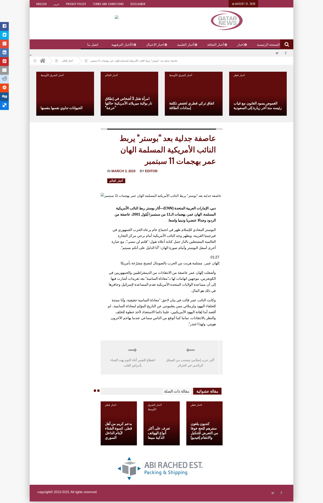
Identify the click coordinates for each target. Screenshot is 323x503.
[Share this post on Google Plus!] (4, 44)
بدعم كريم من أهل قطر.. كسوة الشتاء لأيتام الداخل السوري (118, 430)
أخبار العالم (67, 60)
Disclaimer (138, 4)
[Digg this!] (4, 96)
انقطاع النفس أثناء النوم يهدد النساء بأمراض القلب (132, 362)
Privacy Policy (76, 4)
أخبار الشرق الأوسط (180, 75)
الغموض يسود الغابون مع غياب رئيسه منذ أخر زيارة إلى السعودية (258, 105)
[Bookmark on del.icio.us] (4, 105)
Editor (151, 171)
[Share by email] (4, 70)
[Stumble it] (4, 88)
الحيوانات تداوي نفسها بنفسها (61, 107)
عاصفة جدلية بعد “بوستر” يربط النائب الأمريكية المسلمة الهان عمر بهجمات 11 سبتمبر (134, 60)
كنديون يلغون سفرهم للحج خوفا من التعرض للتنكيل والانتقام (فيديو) (204, 430)
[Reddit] (4, 79)
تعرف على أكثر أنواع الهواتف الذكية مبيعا (159, 432)
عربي (56, 4)
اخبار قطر (239, 75)
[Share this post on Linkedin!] (4, 52)
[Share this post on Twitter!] (4, 35)
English (41, 4)
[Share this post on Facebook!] (4, 26)
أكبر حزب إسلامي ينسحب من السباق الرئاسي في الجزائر (190, 362)
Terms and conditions (108, 4)
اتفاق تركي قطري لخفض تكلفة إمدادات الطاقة (191, 105)
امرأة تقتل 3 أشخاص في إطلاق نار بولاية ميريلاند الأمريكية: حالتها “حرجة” (128, 103)
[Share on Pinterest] (4, 61)
